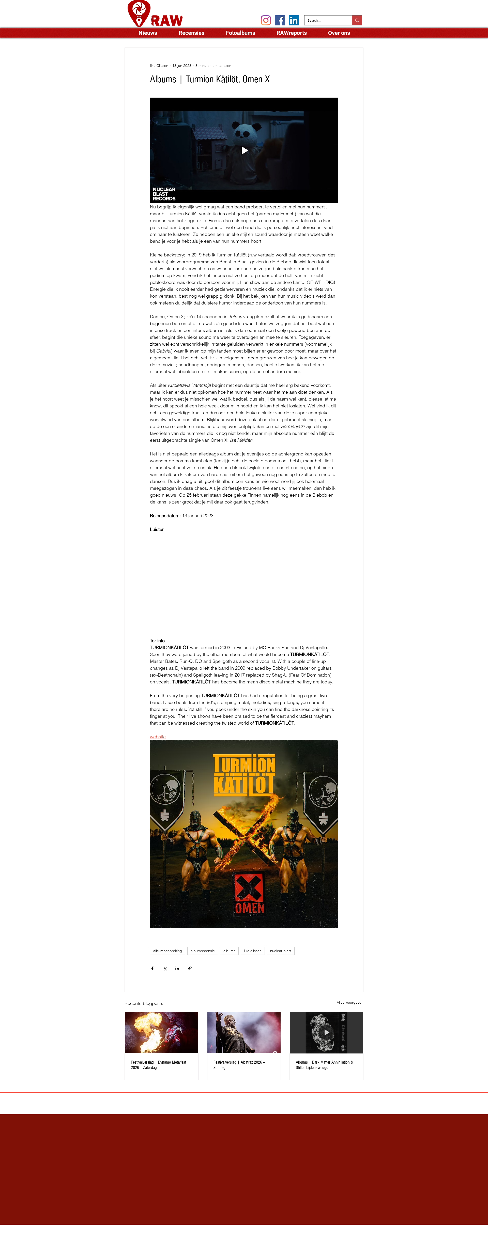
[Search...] (357, 20)
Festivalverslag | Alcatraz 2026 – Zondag (239, 1065)
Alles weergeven (350, 1002)
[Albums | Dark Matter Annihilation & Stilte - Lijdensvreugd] (326, 1032)
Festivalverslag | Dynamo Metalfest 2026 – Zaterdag (158, 1065)
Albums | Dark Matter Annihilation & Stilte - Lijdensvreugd (324, 1065)
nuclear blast (280, 951)
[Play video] (244, 150)
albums (229, 951)
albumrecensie (203, 951)
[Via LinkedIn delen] (177, 968)
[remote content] (244, 581)
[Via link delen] (189, 968)
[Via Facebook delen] (152, 968)
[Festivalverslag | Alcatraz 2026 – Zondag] (244, 1032)
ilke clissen (253, 951)
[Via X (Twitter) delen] (164, 968)
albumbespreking (167, 951)
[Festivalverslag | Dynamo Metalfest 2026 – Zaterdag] (161, 1032)
